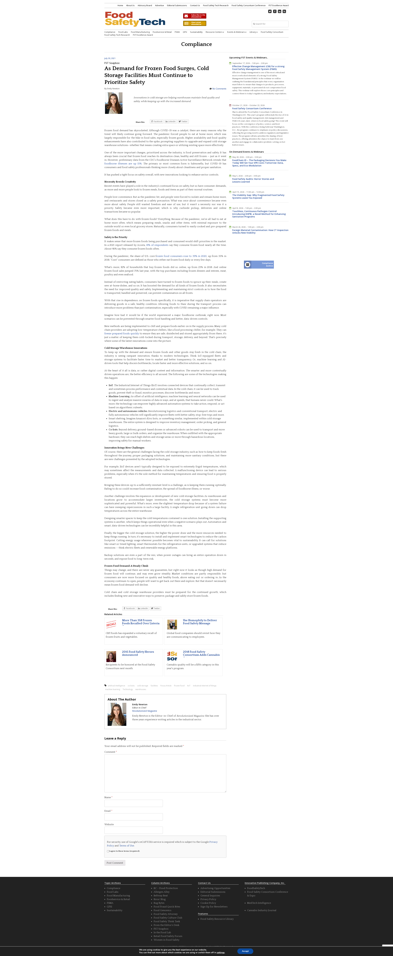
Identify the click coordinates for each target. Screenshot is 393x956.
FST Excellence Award (279, 5)
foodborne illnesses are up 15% (123, 163)
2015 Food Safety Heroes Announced (138, 653)
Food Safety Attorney (166, 914)
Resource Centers (214, 32)
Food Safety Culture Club (168, 917)
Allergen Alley (161, 892)
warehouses (140, 689)
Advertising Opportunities (215, 888)
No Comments (219, 88)
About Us (130, 5)
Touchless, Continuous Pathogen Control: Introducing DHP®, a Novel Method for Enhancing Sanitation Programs (259, 214)
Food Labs (123, 32)
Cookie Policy (208, 903)
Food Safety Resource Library (217, 919)
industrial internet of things (204, 685)
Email (108, 811)
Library (253, 32)
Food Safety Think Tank (167, 921)
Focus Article (165, 685)
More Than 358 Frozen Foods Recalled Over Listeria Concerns (141, 623)
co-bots (131, 685)
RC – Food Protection (166, 888)
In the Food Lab (162, 932)
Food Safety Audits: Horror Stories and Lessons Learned (253, 180)
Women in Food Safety (166, 939)
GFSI (185, 32)
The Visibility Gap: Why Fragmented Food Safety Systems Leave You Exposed (258, 196)
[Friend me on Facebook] (275, 11)
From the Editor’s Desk (166, 925)
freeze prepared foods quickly (121, 333)
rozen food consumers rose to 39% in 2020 (181, 256)
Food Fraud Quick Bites (167, 906)
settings (221, 952)
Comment (110, 752)
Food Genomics (162, 910)
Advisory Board (145, 5)
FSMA (177, 32)
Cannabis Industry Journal (261, 910)
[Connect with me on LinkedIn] (280, 11)
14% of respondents (157, 245)
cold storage (142, 685)
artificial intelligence (116, 685)
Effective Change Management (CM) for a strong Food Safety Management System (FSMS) (258, 68)
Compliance (109, 32)
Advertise (159, 5)
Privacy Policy (208, 899)
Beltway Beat (161, 895)
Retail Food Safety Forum (168, 936)
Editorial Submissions (177, 5)
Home (120, 5)
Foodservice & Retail (162, 32)
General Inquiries (210, 895)
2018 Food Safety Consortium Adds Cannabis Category (201, 655)
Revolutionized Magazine (144, 710)
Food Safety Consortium (272, 32)
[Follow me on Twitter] (270, 11)
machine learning (112, 689)
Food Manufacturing (140, 32)
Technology (128, 689)
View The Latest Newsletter (194, 23)
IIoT (188, 685)
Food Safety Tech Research (216, 5)
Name (108, 797)
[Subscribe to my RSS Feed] (284, 11)
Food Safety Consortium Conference (249, 5)
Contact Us (195, 5)
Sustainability (196, 32)
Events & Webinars (236, 32)
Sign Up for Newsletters (214, 906)
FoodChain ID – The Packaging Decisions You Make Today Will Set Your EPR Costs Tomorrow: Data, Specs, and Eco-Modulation (259, 163)
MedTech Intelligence (259, 903)
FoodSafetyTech (256, 888)
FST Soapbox (112, 63)
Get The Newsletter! (194, 16)
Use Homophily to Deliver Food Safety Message (200, 622)
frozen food (179, 685)
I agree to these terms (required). (124, 851)
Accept (245, 951)
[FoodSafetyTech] (134, 21)
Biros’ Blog (160, 899)
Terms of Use (126, 845)
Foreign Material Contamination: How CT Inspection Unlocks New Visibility (260, 231)
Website (109, 824)
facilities (154, 685)
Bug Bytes (159, 903)
